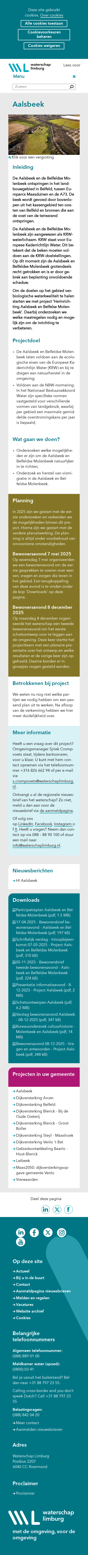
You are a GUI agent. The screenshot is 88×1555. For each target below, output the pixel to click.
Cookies (23, 1318)
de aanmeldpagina (56, 811)
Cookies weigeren (44, 46)
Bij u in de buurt (30, 1278)
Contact (23, 1285)
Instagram (63, 824)
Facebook (43, 824)
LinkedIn (25, 824)
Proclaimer (25, 1493)
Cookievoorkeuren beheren (44, 34)
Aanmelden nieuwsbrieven (39, 1430)
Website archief (30, 1311)
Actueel (22, 1271)
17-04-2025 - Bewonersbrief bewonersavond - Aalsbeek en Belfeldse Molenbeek (44, 927)
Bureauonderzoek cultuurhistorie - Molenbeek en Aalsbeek (45, 1032)
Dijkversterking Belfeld (35, 1105)
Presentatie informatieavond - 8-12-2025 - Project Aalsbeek (45, 990)
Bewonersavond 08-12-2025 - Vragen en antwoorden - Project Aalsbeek (45, 1049)
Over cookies (51, 15)
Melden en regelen (32, 1298)
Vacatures (24, 1305)
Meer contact (27, 1423)
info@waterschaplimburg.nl (36, 846)
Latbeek (23, 1161)
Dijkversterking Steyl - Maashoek (44, 1136)
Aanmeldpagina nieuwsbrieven (43, 1291)
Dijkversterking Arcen (34, 1098)
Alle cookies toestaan (44, 23)
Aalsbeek (24, 1091)
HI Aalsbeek (26, 881)
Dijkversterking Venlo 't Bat (39, 1142)
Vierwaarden (27, 1180)
